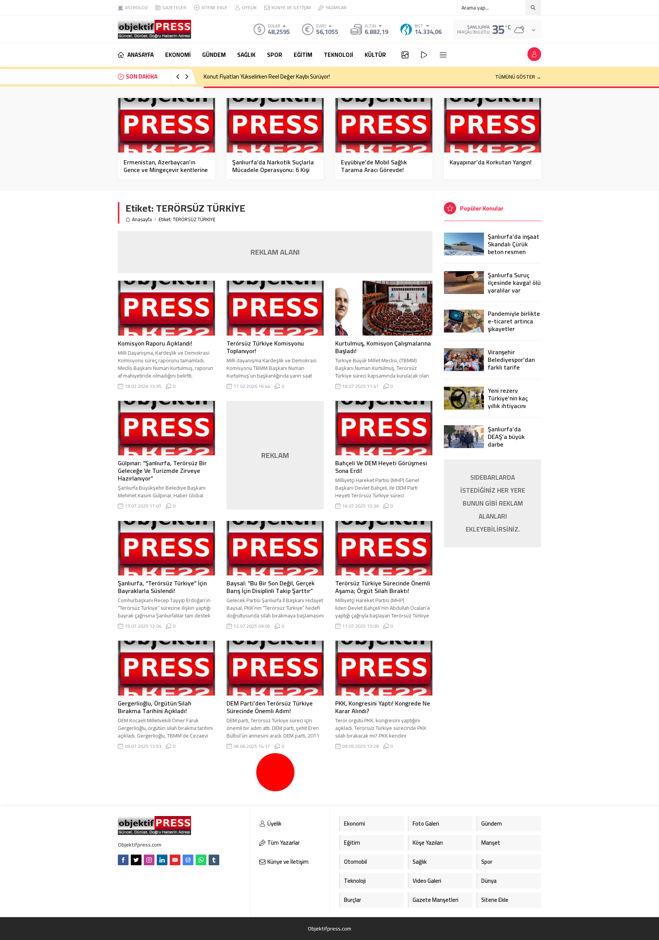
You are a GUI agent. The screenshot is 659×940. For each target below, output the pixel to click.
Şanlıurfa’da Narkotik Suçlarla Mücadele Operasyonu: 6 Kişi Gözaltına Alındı (273, 169)
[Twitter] (136, 860)
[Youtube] (175, 860)
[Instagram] (149, 860)
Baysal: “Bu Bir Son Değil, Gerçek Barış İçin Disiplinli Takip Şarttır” (271, 586)
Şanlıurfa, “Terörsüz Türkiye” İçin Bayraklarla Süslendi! (162, 586)
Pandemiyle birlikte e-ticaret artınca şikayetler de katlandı (514, 325)
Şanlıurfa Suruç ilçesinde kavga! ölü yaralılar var (514, 282)
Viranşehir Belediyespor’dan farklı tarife (511, 359)
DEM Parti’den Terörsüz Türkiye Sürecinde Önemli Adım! (270, 707)
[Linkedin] (162, 860)
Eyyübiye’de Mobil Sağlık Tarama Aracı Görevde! (374, 166)
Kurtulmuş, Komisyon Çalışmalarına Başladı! (383, 347)
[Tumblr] (214, 860)
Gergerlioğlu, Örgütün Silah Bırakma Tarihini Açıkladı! (154, 707)
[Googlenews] (188, 860)
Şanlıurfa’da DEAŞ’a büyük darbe (506, 436)
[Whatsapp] (201, 860)
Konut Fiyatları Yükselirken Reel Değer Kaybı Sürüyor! (267, 76)
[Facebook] (123, 860)
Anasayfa (142, 219)
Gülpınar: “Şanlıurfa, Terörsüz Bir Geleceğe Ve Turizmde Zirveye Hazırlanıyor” (162, 470)
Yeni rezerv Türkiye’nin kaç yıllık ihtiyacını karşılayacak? (508, 402)
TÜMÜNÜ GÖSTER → (518, 76)
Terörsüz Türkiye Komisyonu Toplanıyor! (265, 347)
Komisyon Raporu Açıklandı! (155, 343)
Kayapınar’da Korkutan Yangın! (491, 162)
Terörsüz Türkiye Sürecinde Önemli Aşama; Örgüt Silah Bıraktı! (382, 586)
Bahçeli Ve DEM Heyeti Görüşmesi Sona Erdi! (381, 466)
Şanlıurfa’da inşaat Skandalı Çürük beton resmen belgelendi (513, 248)
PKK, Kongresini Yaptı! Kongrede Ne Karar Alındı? (382, 707)
